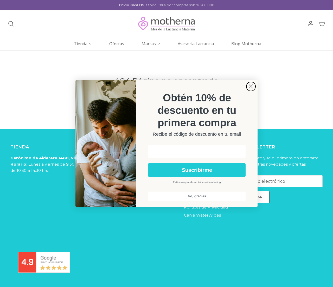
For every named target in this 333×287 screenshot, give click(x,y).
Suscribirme (197, 170)
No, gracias (197, 196)
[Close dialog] (250, 86)
